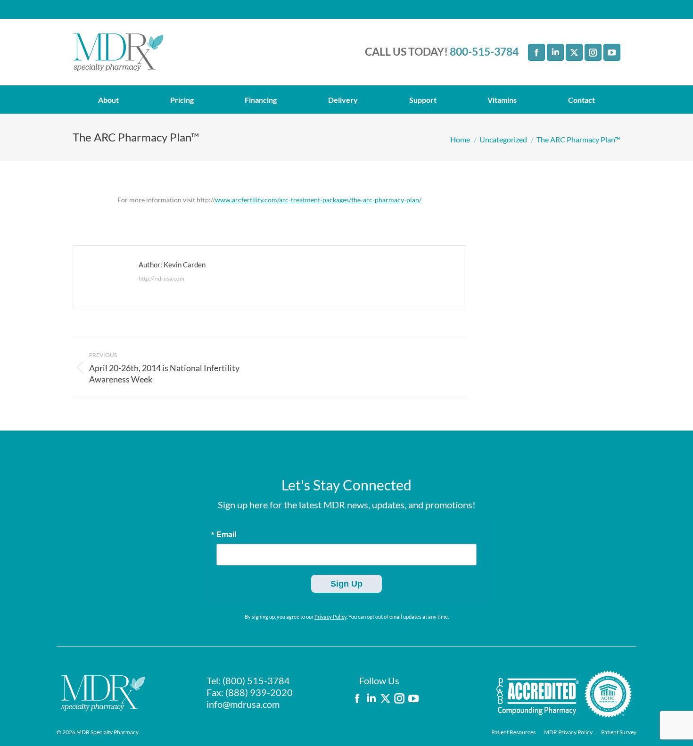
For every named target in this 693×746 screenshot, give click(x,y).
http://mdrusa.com (161, 278)
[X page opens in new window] (574, 52)
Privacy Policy (330, 616)
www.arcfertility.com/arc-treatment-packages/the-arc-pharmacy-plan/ (318, 200)
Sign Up (346, 584)
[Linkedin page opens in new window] (555, 52)
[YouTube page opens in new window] (611, 52)
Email (226, 534)
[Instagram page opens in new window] (593, 52)
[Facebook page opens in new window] (536, 52)
